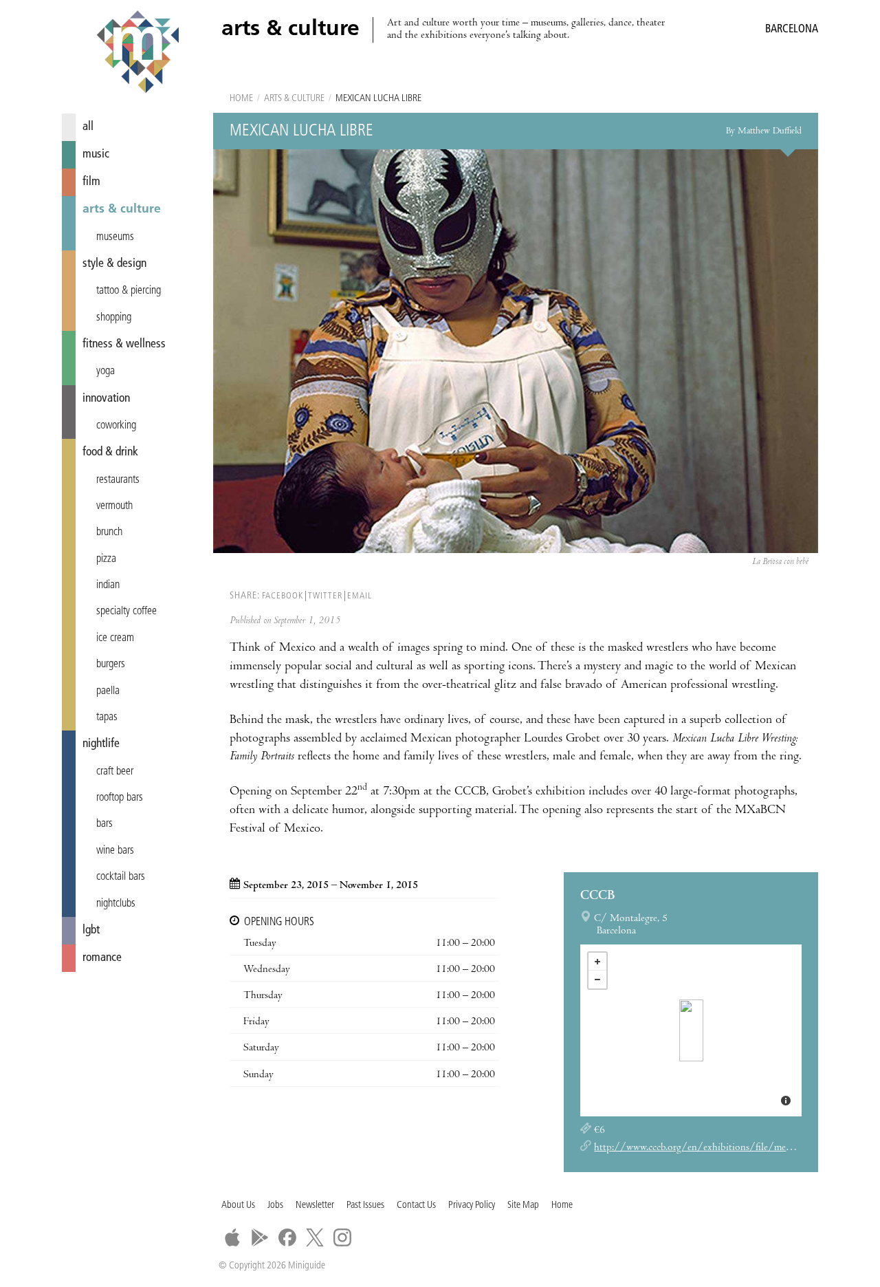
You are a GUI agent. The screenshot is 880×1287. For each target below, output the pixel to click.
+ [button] (597, 962)
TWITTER (325, 596)
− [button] (597, 979)
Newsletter (315, 1205)
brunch (109, 532)
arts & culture (121, 209)
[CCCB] (691, 1030)
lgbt (91, 930)
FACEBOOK (282, 596)
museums (115, 237)
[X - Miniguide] (315, 1237)
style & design (114, 264)
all (88, 127)
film (91, 182)
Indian (108, 585)
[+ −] (691, 1030)
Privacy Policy (471, 1205)
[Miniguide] (137, 53)
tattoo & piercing (128, 290)
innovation (106, 398)
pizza (106, 559)
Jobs (275, 1205)
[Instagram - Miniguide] (342, 1237)
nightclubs (115, 903)
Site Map (523, 1205)
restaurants (118, 480)
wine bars (115, 850)
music (95, 154)
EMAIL (359, 596)
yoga (105, 371)
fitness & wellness (124, 344)
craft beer (114, 771)
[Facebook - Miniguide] (287, 1237)
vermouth (114, 506)
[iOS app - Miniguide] (232, 1237)
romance (102, 958)
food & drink (110, 452)
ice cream (115, 638)
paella (108, 691)
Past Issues (365, 1205)
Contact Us (416, 1205)
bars (104, 824)
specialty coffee (126, 611)
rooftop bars (119, 797)
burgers (110, 664)
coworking (116, 425)
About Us (238, 1205)
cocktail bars (120, 877)
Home (241, 99)
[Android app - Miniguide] (260, 1237)
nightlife (101, 744)
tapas (107, 717)
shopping (113, 317)
